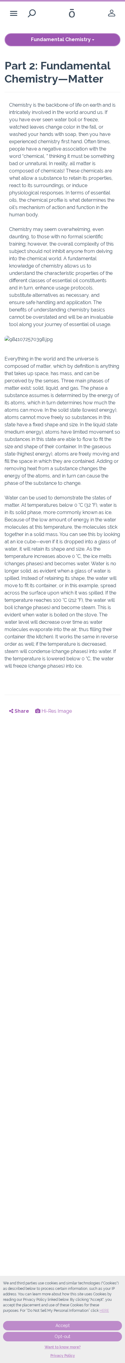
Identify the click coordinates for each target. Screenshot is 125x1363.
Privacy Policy (62, 1356)
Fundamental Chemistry (61, 39)
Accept (63, 1325)
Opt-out (62, 1336)
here (104, 1310)
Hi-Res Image (56, 711)
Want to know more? (63, 1347)
